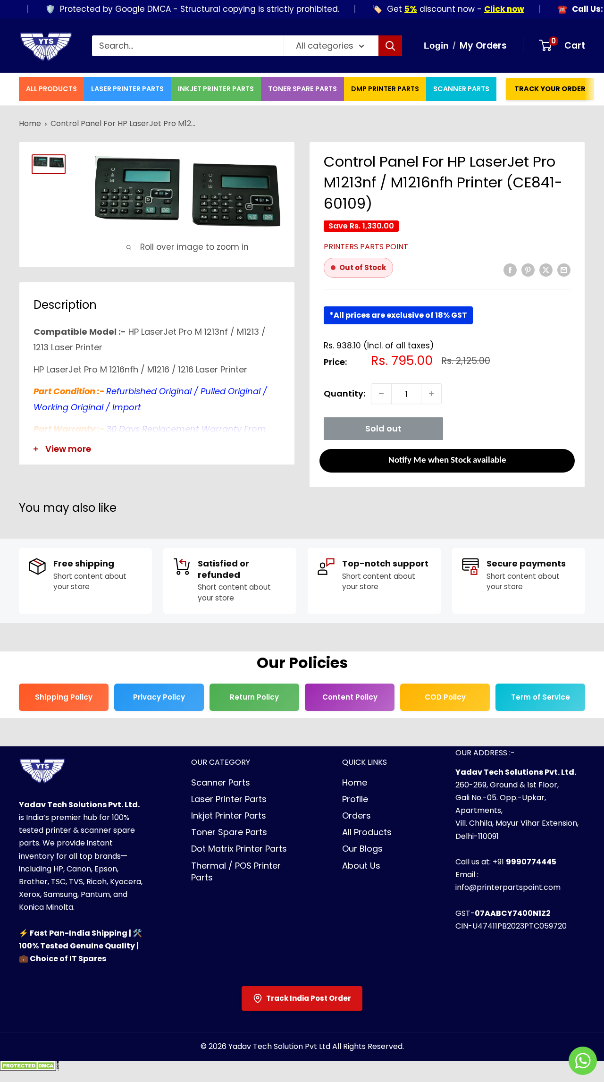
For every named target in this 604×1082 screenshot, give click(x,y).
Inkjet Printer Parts (216, 88)
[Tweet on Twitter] (546, 270)
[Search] (390, 45)
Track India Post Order (308, 998)
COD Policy (445, 697)
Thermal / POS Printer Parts (236, 871)
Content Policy (350, 697)
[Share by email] (563, 270)
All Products (51, 88)
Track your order (550, 88)
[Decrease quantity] (381, 394)
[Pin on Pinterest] (528, 270)
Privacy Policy (159, 697)
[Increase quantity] (431, 394)
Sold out (383, 428)
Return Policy (254, 697)
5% (396, 9)
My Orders (483, 45)
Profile (355, 799)
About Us (361, 865)
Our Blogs (362, 848)
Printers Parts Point (366, 246)
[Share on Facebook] (510, 270)
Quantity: (344, 393)
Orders (356, 815)
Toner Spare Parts (302, 88)
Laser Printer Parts (127, 88)
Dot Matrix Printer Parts (239, 848)
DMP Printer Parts (385, 88)
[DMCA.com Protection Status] (29, 1068)
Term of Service (540, 697)
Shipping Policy (63, 697)
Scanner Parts (461, 88)
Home (30, 123)
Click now (490, 9)
